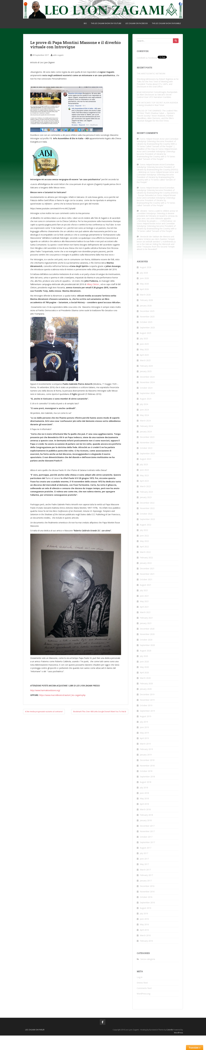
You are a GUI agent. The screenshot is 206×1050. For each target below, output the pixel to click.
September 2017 (147, 842)
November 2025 (147, 316)
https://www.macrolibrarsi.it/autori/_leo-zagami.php (62, 695)
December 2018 (147, 760)
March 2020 (145, 678)
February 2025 (146, 366)
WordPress (178, 1032)
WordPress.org (143, 993)
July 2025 (144, 338)
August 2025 (145, 333)
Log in (139, 977)
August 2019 (145, 716)
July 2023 (144, 464)
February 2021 (146, 617)
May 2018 (144, 798)
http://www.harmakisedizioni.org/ (45, 690)
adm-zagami (58, 55)
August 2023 (145, 459)
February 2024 (146, 426)
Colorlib (169, 1030)
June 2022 (144, 535)
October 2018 (146, 771)
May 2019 (144, 732)
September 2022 (147, 519)
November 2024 (147, 382)
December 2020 (147, 628)
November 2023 (147, 442)
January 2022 (146, 563)
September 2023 (147, 453)
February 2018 (146, 815)
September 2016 (147, 902)
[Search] (176, 40)
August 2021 (145, 585)
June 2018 (144, 793)
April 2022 (144, 546)
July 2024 (144, 404)
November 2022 (147, 508)
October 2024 (146, 387)
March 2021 (145, 612)
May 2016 (144, 924)
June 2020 (144, 661)
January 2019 (146, 754)
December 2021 (147, 568)
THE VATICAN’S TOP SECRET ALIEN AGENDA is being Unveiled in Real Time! (157, 103)
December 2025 (147, 311)
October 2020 (146, 639)
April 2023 (144, 481)
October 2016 (146, 897)
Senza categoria (147, 959)
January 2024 (146, 431)
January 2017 (146, 880)
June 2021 (144, 596)
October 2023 (146, 448)
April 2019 (144, 738)
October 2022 (146, 513)
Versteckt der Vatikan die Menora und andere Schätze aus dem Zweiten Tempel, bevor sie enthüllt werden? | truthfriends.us (156, 239)
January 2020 (146, 689)
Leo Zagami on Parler (34, 1030)
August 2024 (145, 398)
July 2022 (144, 530)
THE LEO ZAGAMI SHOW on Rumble (166, 23)
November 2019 (147, 700)
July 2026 (144, 272)
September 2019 (147, 711)
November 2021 (147, 574)
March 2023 (145, 486)
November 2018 (147, 765)
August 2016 (145, 908)
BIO (85, 23)
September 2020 (147, 645)
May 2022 (144, 541)
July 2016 (144, 913)
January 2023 (146, 497)
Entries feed (142, 982)
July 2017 (144, 853)
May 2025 (144, 349)
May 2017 (144, 864)
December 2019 (147, 694)
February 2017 (146, 875)
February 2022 (146, 557)
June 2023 (144, 470)
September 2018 (147, 776)
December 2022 (147, 502)
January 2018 (146, 820)
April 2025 (144, 355)
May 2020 (144, 667)
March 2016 (145, 935)
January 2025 (146, 371)
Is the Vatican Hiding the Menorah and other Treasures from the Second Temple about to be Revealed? (156, 246)
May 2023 (144, 475)
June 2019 (144, 727)
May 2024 (144, 415)
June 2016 (144, 919)
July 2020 (144, 656)
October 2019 (146, 705)
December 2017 (147, 825)
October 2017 (146, 836)
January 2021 (146, 623)
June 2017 (144, 858)
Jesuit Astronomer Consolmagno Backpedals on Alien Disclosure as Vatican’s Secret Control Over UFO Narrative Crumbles (157, 94)
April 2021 (144, 606)
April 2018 (144, 804)
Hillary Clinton (93, 284)
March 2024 (145, 420)
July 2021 (144, 590)
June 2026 (144, 278)
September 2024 (147, 393)
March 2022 (145, 552)
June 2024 (144, 409)
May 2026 (144, 283)
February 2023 (146, 491)
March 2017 (145, 869)
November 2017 (147, 831)
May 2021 (144, 601)
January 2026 (146, 305)
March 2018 (145, 809)
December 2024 (147, 376)
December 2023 (147, 437)
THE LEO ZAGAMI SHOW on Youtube (106, 23)
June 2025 (144, 344)
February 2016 (146, 940)
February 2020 (146, 683)
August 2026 (145, 267)
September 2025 (147, 327)
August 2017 (145, 847)
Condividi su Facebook (147, 57)
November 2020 (147, 634)
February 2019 (146, 749)
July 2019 (144, 721)
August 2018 (145, 782)
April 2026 (144, 289)
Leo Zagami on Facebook (136, 23)
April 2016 (144, 930)
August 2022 (145, 524)
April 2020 (144, 672)
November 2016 (147, 891)
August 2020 (145, 650)
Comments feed (144, 988)
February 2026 (146, 300)
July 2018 (144, 787)
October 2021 (146, 579)
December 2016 (147, 886)
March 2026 (145, 294)
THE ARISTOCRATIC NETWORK (157, 73)
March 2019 (145, 743)
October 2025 (146, 322)
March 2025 (145, 360)
